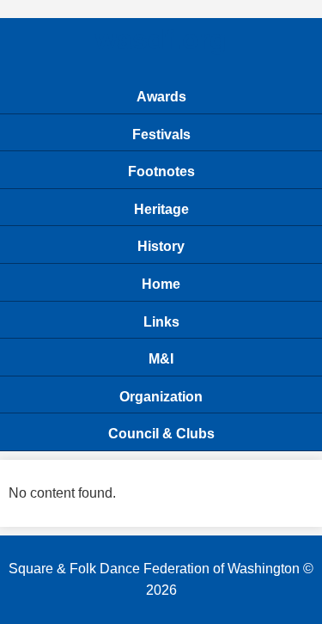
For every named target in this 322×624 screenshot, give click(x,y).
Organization (161, 396)
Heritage (161, 209)
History (161, 246)
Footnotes (161, 171)
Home (161, 284)
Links (161, 322)
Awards (161, 96)
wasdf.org (161, 39)
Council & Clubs (161, 433)
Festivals (161, 134)
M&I (161, 359)
